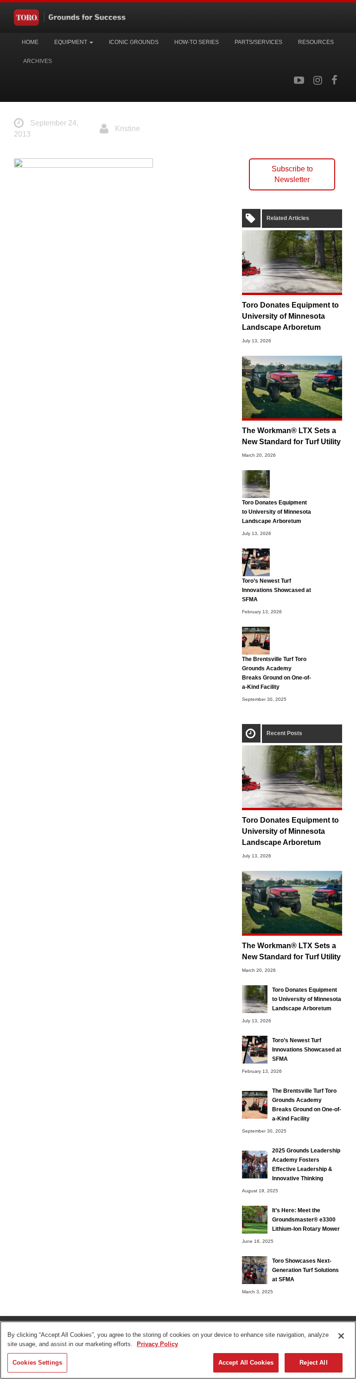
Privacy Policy (157, 1344)
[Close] (341, 1336)
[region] (178, 1350)
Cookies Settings (37, 1362)
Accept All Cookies (245, 1362)
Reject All (313, 1362)
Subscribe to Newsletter (292, 174)
